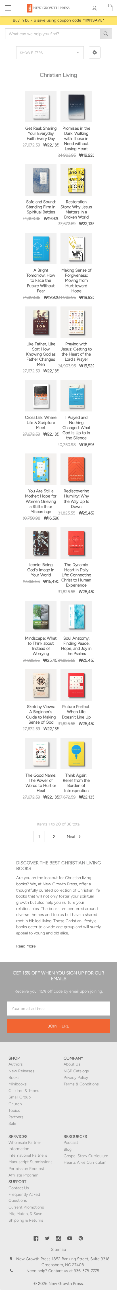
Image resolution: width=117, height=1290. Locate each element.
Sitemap (58, 1249)
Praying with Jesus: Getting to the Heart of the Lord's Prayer (76, 351)
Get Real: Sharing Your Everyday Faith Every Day (41, 133)
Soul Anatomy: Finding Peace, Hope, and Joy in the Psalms (76, 646)
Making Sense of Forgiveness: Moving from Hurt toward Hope (76, 280)
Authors (16, 1064)
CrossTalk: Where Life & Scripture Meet (41, 422)
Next (72, 836)
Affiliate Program (23, 1175)
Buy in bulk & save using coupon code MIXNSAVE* (59, 20)
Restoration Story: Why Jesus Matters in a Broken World (76, 209)
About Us (72, 1064)
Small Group (20, 1097)
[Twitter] (47, 1238)
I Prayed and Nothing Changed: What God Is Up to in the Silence (76, 428)
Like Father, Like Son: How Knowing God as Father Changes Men (41, 354)
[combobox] (58, 33)
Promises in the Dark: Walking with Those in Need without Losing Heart (76, 139)
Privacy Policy (76, 1077)
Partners (16, 1117)
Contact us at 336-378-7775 (73, 1270)
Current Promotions (26, 1207)
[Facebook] (36, 1238)
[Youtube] (70, 1238)
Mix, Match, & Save (25, 1213)
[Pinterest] (81, 1238)
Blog (68, 1149)
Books (14, 1077)
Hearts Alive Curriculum (85, 1162)
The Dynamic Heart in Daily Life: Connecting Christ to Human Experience (76, 575)
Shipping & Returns (26, 1220)
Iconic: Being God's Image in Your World (40, 569)
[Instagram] (58, 1238)
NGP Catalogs (76, 1071)
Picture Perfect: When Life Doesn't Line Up (76, 711)
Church (15, 1104)
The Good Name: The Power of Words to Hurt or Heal (41, 783)
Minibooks (18, 1084)
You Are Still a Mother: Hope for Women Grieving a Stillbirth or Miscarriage (41, 501)
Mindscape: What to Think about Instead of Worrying (41, 646)
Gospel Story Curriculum (86, 1156)
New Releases (21, 1071)
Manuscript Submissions (31, 1161)
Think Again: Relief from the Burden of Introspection (76, 783)
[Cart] (110, 7)
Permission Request (26, 1168)
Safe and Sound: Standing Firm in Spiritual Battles (41, 207)
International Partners (28, 1155)
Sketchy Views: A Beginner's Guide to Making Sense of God (41, 714)
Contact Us (19, 1188)
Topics (14, 1110)
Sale (12, 1123)
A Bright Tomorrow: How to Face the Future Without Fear (40, 280)
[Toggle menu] (8, 8)
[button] (95, 52)
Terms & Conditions (81, 1084)
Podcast (71, 1142)
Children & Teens (24, 1090)
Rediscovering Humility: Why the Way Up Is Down (76, 498)
